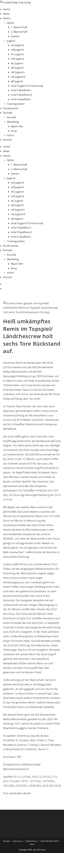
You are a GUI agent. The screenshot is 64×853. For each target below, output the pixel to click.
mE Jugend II (18, 76)
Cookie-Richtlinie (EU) (49, 841)
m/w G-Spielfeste (21, 99)
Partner (7, 139)
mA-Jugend (17, 45)
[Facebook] (4, 284)
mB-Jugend (17, 49)
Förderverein (10, 108)
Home (6, 9)
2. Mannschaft (19, 31)
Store (32, 844)
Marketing (13, 122)
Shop (14, 131)
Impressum (18, 841)
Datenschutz (31, 841)
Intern (10, 135)
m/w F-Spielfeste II (21, 94)
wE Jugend (17, 81)
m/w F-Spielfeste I (21, 90)
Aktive (10, 23)
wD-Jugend (17, 67)
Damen (15, 36)
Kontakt (7, 112)
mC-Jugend (17, 54)
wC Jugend (17, 63)
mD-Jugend (17, 59)
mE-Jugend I (18, 72)
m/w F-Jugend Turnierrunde (27, 86)
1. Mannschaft (19, 27)
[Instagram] (4, 288)
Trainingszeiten (16, 104)
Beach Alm (17, 126)
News (6, 13)
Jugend (11, 41)
